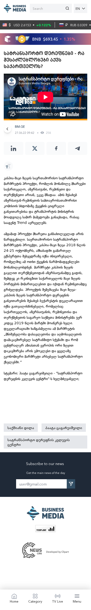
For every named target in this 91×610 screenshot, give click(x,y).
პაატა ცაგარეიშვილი (63, 427)
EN (78, 8)
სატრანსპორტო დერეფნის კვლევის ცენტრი (38, 442)
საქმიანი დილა (20, 427)
